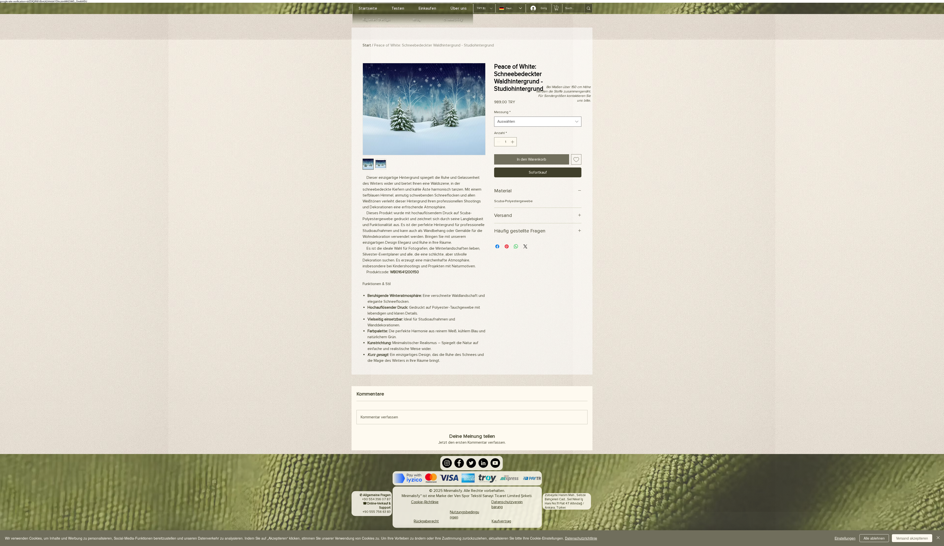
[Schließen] (938, 538)
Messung (502, 112)
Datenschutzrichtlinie (581, 538)
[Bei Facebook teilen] (497, 246)
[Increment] (513, 141)
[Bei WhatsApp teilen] (516, 246)
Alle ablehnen (874, 538)
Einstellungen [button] (845, 538)
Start (367, 45)
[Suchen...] (588, 8)
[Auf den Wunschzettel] (576, 159)
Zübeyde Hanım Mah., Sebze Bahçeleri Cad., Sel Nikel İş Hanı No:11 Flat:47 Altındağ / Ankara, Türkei (565, 501)
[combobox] (537, 122)
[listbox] (484, 8)
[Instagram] (447, 463)
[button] (484, 8)
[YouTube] (495, 463)
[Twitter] (471, 463)
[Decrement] (498, 141)
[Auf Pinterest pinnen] (507, 246)
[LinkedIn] (483, 463)
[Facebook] (459, 463)
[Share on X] (525, 246)
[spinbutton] (505, 141)
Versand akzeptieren (912, 538)
